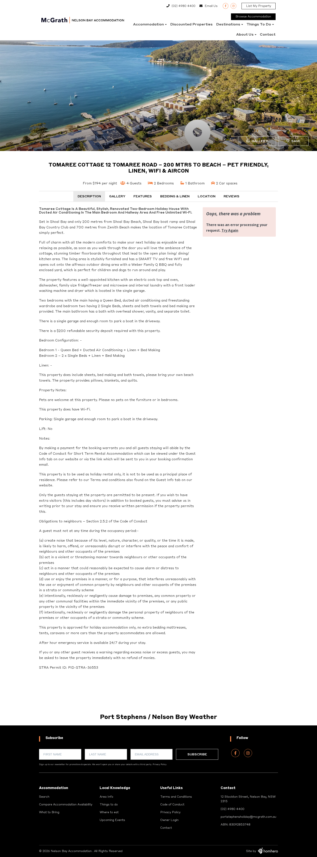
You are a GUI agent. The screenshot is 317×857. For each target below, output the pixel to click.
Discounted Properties (191, 24)
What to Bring (49, 812)
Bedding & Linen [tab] (175, 196)
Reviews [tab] (231, 196)
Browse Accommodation (253, 16)
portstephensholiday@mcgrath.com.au (248, 816)
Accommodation (148, 24)
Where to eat (109, 812)
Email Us (211, 6)
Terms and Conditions (176, 796)
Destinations (228, 24)
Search (44, 796)
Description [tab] (89, 196)
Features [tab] (142, 196)
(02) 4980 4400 (183, 6)
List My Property (258, 6)
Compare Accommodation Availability (65, 804)
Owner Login (169, 820)
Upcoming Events (112, 820)
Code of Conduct (172, 804)
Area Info (106, 796)
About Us (245, 34)
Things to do (258, 24)
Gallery (259, 141)
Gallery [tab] (117, 196)
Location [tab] (206, 196)
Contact (268, 34)
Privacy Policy (159, 765)
